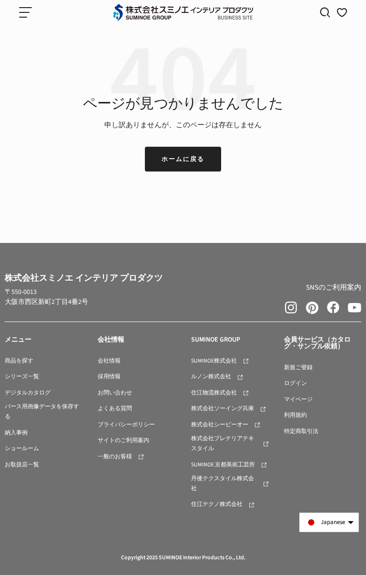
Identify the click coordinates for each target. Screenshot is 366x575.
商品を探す (19, 361)
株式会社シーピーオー (219, 425)
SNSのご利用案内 (333, 287)
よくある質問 (115, 408)
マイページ (298, 399)
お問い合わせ (115, 393)
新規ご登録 (298, 367)
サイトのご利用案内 (123, 440)
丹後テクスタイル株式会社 (222, 483)
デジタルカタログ (28, 393)
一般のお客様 (115, 457)
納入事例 (16, 433)
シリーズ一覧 (22, 377)
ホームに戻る (183, 159)
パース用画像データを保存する (42, 412)
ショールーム (22, 448)
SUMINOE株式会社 (214, 361)
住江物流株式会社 (214, 393)
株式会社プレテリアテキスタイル (222, 443)
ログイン (295, 383)
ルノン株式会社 (211, 377)
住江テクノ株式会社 (217, 504)
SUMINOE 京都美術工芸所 (223, 465)
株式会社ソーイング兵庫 (222, 408)
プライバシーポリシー (126, 425)
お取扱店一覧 (22, 465)
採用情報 (109, 377)
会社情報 (109, 361)
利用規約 (295, 415)
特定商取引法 (301, 431)
